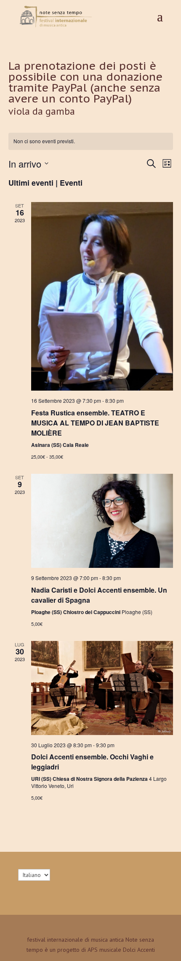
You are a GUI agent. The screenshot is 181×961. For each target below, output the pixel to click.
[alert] (90, 141)
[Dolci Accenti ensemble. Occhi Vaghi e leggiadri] (102, 688)
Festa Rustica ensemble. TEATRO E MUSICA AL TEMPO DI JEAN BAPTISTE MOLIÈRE (95, 423)
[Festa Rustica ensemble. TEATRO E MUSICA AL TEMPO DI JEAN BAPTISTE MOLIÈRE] (102, 296)
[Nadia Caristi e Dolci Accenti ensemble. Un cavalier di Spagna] (102, 521)
